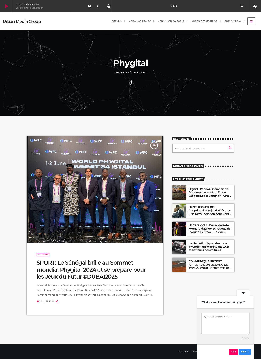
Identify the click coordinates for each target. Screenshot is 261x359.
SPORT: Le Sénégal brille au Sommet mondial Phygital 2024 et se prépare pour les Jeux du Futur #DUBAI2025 (91, 269)
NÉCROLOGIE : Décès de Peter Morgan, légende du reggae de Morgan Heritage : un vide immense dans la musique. (209, 230)
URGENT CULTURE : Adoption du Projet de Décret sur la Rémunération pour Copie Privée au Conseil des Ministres (210, 212)
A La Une (43, 254)
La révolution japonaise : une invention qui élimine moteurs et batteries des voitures (209, 247)
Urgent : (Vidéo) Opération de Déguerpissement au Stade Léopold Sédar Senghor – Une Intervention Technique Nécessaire (209, 196)
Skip (233, 351)
